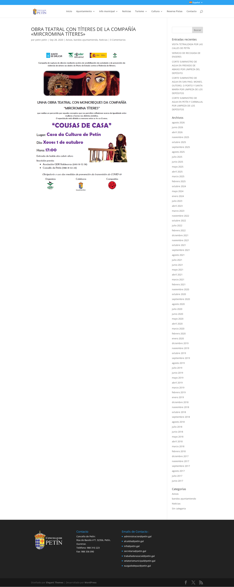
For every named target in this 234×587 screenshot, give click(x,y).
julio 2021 (177, 259)
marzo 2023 (178, 210)
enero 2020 (178, 338)
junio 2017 (177, 480)
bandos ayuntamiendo (86, 39)
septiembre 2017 (181, 465)
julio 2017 (177, 475)
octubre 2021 (179, 245)
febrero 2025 (179, 181)
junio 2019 (177, 372)
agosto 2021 (178, 254)
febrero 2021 (179, 284)
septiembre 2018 (181, 416)
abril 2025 (177, 171)
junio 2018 (177, 431)
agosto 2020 (178, 304)
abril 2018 (177, 441)
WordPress (90, 582)
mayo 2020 (177, 318)
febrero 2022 (179, 230)
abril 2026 (177, 132)
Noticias (126, 11)
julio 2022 (177, 225)
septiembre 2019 (181, 358)
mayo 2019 (177, 377)
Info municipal (107, 11)
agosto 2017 (178, 470)
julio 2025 (177, 156)
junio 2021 (177, 264)
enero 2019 (178, 397)
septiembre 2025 (181, 147)
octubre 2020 (179, 294)
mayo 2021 (177, 269)
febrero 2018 (179, 451)
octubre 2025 (179, 142)
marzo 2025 (178, 176)
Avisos (69, 39)
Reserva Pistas (174, 11)
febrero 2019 (179, 392)
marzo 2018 (178, 446)
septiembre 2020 (181, 299)
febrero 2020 (179, 333)
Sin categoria (179, 508)
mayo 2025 (177, 166)
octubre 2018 (179, 412)
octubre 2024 (179, 186)
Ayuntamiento (84, 11)
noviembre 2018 (180, 407)
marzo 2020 (178, 328)
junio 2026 (177, 127)
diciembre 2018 (180, 402)
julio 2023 (177, 200)
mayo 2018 (177, 436)
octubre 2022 (179, 220)
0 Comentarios (118, 39)
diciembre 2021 (180, 235)
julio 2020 (177, 308)
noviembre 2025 (180, 137)
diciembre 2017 (180, 456)
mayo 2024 (177, 191)
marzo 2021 (178, 279)
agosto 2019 (178, 363)
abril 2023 (177, 205)
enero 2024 (178, 196)
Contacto (192, 11)
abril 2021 (177, 274)
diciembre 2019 (180, 343)
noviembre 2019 (180, 348)
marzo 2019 (178, 387)
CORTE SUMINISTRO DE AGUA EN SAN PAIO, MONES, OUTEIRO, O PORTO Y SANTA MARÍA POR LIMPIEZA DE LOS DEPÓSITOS (187, 85)
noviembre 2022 (180, 215)
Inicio (69, 11)
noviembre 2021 (180, 240)
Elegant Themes (54, 582)
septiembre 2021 (181, 250)
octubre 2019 (179, 353)
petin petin (41, 39)
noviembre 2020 (180, 289)
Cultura (155, 11)
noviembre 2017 (180, 461)
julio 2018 (177, 426)
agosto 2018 (178, 421)
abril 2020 (177, 323)
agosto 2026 (178, 122)
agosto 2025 (178, 151)
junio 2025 (177, 161)
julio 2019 (177, 367)
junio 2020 (177, 313)
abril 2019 (177, 382)
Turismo (139, 11)
